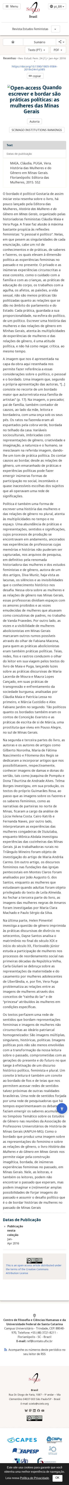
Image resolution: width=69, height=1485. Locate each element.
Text (10, 145)
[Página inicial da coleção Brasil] (34, 1383)
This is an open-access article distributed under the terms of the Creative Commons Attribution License (34, 1269)
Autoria (35, 121)
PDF (56, 50)
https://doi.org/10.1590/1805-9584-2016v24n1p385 (34, 68)
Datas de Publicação (19, 153)
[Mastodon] (30, 1411)
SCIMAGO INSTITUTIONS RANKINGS (37, 130)
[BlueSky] (26, 1411)
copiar (34, 76)
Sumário (39, 42)
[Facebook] (38, 1411)
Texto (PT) (35, 50)
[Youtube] (42, 1411)
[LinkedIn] (34, 1411)
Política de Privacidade (34, 1478)
